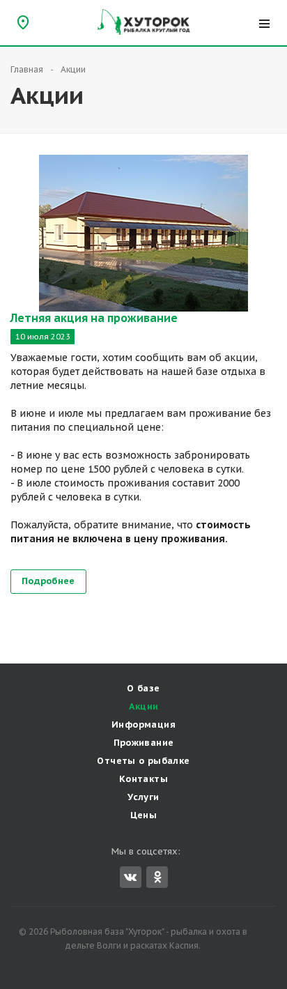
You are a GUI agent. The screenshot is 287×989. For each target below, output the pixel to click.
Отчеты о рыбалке (143, 761)
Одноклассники (157, 877)
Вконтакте (130, 877)
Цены (143, 815)
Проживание (144, 743)
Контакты (143, 779)
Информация (143, 724)
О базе (143, 688)
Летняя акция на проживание (94, 318)
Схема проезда (22, 22)
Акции (144, 706)
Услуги (143, 797)
